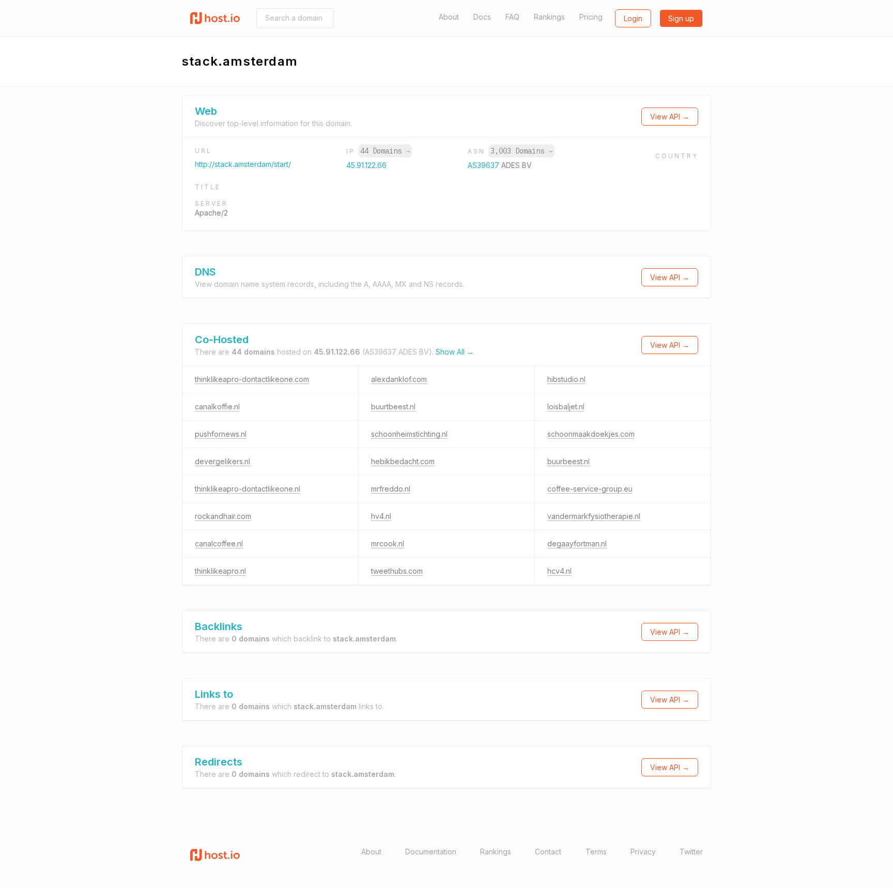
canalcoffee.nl (219, 543)
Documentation (430, 851)
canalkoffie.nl (217, 406)
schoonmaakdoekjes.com (591, 434)
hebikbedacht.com (403, 461)
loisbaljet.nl (565, 406)
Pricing (591, 16)
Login (633, 18)
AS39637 (484, 165)
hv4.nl (381, 516)
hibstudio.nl (566, 379)
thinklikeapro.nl (220, 571)
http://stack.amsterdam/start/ (243, 164)
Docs (482, 16)
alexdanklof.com (399, 379)
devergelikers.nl (222, 461)
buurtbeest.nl (393, 406)
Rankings (549, 16)
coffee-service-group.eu (590, 488)
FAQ (512, 16)
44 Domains (385, 151)
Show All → (455, 351)
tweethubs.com (397, 571)
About (449, 16)
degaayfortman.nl (577, 543)
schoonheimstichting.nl (409, 434)
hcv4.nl (559, 571)
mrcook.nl (387, 543)
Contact (548, 851)
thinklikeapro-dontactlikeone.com (252, 379)
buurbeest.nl (568, 461)
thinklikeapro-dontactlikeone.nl (247, 488)
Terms (596, 851)
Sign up (681, 18)
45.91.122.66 (366, 165)
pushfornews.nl (221, 434)
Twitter (691, 851)
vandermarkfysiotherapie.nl (593, 516)
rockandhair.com (223, 516)
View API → (669, 116)
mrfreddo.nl (390, 488)
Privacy (643, 851)
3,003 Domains (521, 151)
